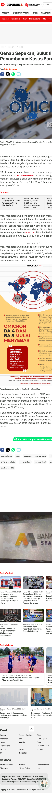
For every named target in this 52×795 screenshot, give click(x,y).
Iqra (20, 739)
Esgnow (3, 749)
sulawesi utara (6, 456)
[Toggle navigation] (2, 5)
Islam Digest (42, 739)
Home (2, 47)
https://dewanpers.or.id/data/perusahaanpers (20, 781)
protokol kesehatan (24, 175)
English (40, 749)
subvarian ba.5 (40, 462)
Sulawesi (20, 47)
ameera (5, 13)
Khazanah (4, 739)
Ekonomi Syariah (21, 13)
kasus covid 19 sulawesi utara (35, 456)
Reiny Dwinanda (10, 69)
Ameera (3, 735)
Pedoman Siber (43, 764)
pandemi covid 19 (7, 468)
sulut (18, 456)
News (2, 742)
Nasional (5, 19)
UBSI (44, 19)
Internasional (34, 19)
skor (35, 13)
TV (1, 753)
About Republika (6, 764)
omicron (30, 232)
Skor (39, 735)
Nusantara (11, 47)
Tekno (21, 746)
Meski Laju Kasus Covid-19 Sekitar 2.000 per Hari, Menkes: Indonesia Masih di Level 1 (32, 202)
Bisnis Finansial (43, 746)
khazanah (46, 13)
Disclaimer (4, 768)
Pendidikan (15, 19)
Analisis (22, 742)
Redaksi (22, 764)
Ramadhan (23, 753)
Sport (25, 19)
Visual (21, 749)
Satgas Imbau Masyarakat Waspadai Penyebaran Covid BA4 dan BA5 (11, 201)
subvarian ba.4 (25, 462)
